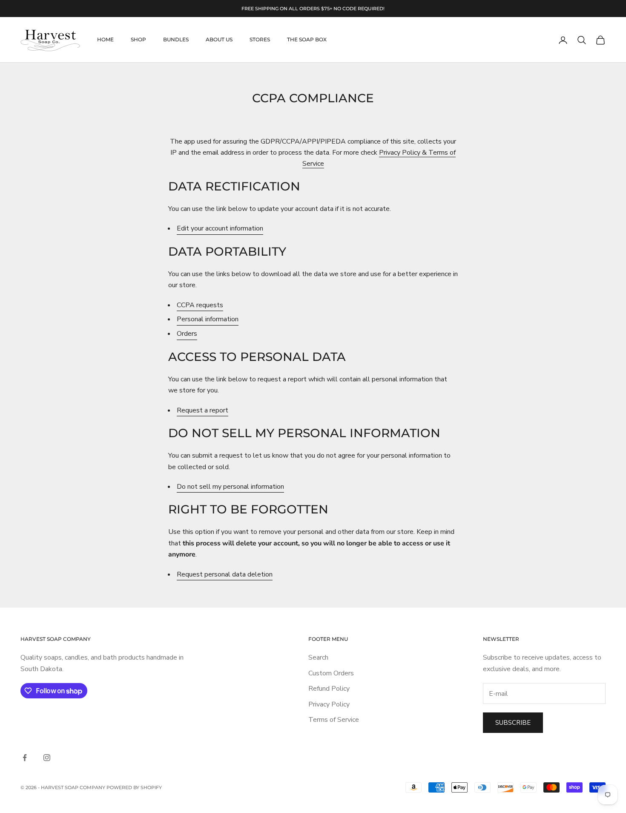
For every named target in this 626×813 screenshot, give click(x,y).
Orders (187, 333)
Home (105, 40)
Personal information (207, 319)
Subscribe (513, 722)
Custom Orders (331, 673)
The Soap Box (307, 40)
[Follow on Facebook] (24, 757)
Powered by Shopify (134, 787)
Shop (138, 40)
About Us (219, 40)
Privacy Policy (329, 704)
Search (318, 657)
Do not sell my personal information (230, 486)
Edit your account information (220, 228)
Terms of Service (333, 719)
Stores (260, 40)
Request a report (202, 410)
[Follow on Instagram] (47, 757)
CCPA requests (200, 305)
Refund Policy (329, 688)
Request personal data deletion (225, 574)
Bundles (176, 40)
